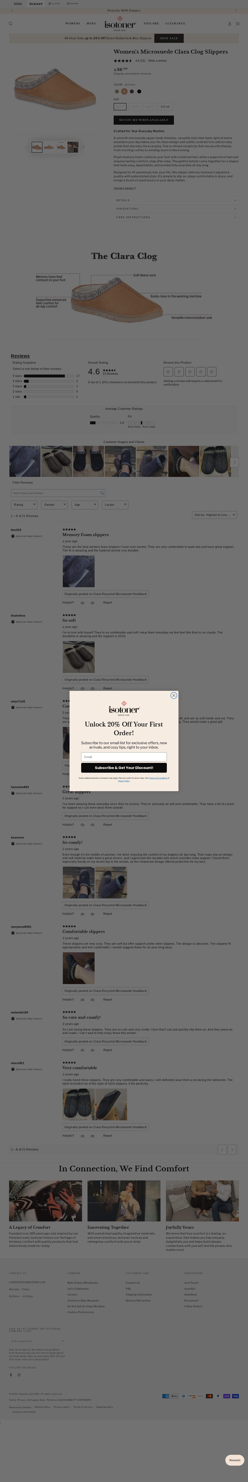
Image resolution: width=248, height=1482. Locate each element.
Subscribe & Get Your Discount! (124, 767)
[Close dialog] (174, 695)
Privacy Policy (123, 781)
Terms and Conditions (158, 778)
